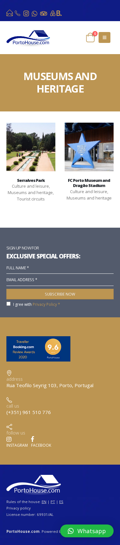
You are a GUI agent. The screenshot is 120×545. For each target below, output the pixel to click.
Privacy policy (18, 508)
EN (44, 501)
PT (53, 501)
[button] (87, 531)
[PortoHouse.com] (10, 14)
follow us (15, 433)
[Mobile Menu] (104, 37)
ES (61, 501)
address (14, 379)
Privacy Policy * (46, 304)
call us (12, 406)
